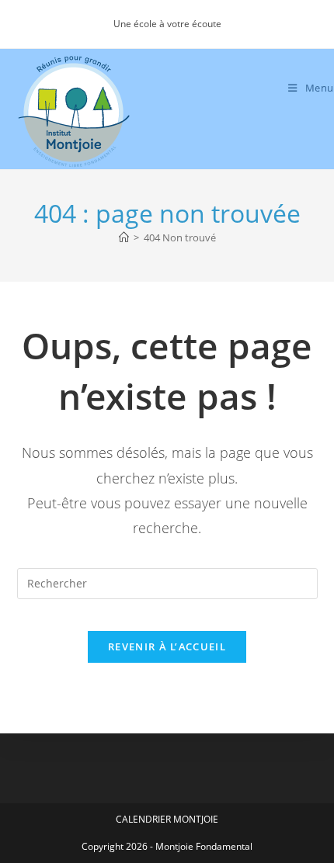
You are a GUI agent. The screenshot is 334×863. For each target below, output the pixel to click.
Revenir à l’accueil (167, 646)
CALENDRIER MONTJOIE (167, 819)
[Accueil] (124, 237)
